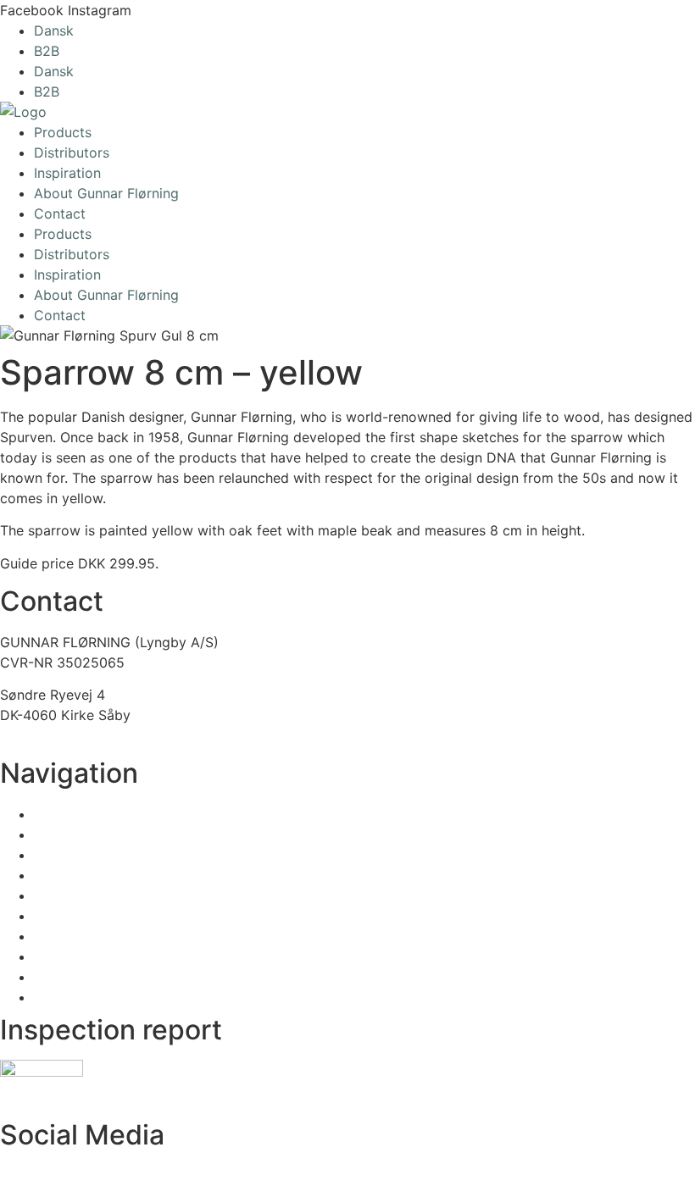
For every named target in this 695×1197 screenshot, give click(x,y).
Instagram (32, 1175)
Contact (60, 213)
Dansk (54, 30)
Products (63, 132)
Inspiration (67, 172)
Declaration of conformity (83, 1096)
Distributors (71, 152)
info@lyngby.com (55, 735)
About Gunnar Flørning (106, 193)
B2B (46, 50)
